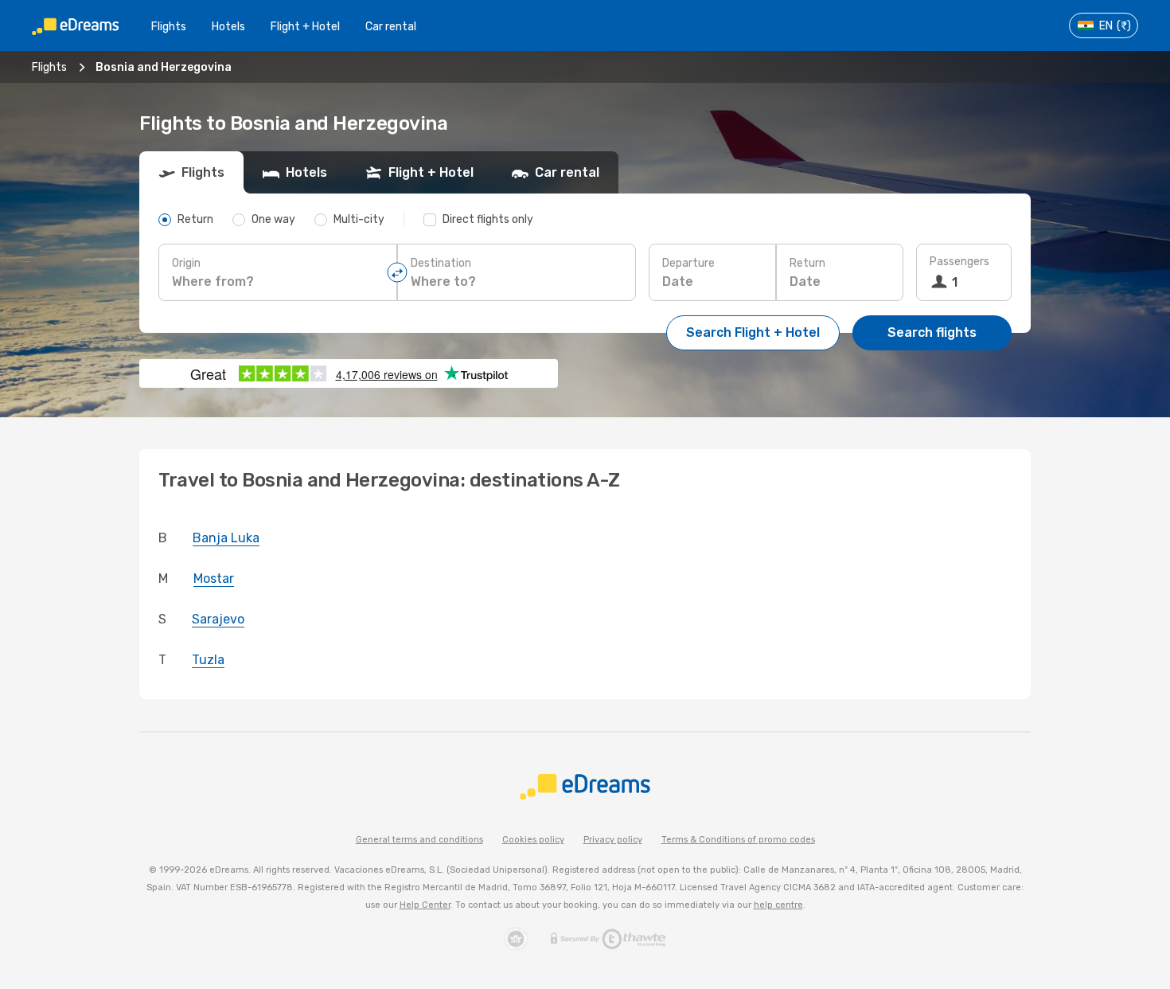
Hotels (228, 26)
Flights (168, 26)
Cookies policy (533, 840)
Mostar (213, 578)
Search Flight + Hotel (753, 332)
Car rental (390, 26)
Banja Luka (226, 537)
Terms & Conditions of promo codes (738, 840)
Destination (441, 263)
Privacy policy (612, 840)
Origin (186, 263)
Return (807, 263)
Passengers (959, 261)
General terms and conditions (419, 840)
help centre (778, 905)
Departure (688, 263)
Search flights (932, 332)
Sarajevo (218, 619)
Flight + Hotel (305, 26)
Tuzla (208, 659)
